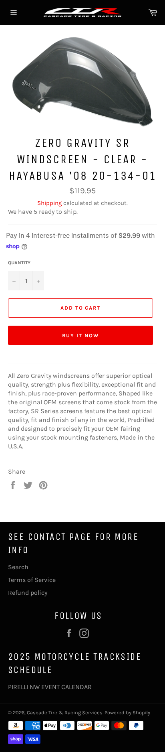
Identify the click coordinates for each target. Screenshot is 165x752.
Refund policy (27, 592)
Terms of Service (32, 580)
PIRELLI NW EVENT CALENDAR (50, 687)
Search (18, 567)
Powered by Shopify (127, 712)
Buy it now (80, 335)
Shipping (49, 203)
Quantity (19, 263)
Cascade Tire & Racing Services (65, 712)
